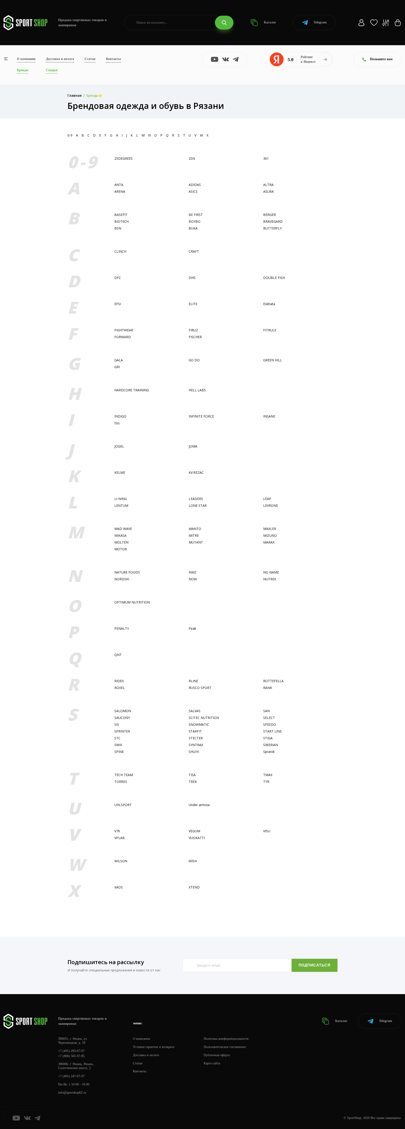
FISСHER (195, 337)
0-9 (70, 135)
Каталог (269, 22)
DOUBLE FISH (274, 277)
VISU (266, 831)
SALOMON (122, 711)
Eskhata (269, 304)
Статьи (90, 59)
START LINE (272, 731)
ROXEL (119, 687)
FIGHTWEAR (123, 330)
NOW (193, 579)
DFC (117, 277)
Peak (192, 628)
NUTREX (269, 579)
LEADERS (196, 498)
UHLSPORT (123, 805)
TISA (192, 775)
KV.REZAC (196, 472)
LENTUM (121, 505)
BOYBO (194, 221)
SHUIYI (194, 751)
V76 (117, 831)
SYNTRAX (196, 745)
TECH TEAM (123, 775)
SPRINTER (122, 731)
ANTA (118, 184)
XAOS (118, 887)
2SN (192, 158)
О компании (26, 59)
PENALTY (121, 628)
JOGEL (119, 446)
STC (117, 738)
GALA (118, 360)
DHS (192, 277)
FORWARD (122, 337)
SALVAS (194, 711)
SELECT (269, 717)
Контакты (113, 59)
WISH (193, 861)
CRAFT (194, 251)
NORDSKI (121, 579)
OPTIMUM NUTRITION (132, 602)
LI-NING (120, 498)
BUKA (193, 228)
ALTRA (268, 184)
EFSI (117, 304)
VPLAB (119, 838)
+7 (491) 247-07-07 (71, 1076)
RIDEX (119, 681)
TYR (266, 781)
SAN (266, 711)
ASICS (193, 191)
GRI (117, 367)
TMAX (267, 775)
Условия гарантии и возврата (153, 1047)
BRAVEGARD (273, 221)
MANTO (195, 528)
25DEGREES (123, 158)
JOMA (193, 446)
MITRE (194, 535)
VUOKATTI (197, 838)
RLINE (193, 681)
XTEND (194, 887)
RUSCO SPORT (200, 687)
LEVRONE (270, 505)
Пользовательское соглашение (225, 1047)
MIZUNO (270, 535)
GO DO (194, 360)
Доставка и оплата (60, 59)
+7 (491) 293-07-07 (71, 1051)
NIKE (192, 572)
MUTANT (196, 542)
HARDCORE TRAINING (131, 390)
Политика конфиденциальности (226, 1038)
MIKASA (120, 535)
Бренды (22, 70)
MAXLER (269, 528)
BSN (117, 228)
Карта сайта (212, 1063)
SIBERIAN (270, 745)
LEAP (267, 498)
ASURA (268, 191)
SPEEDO (269, 724)
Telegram (320, 22)
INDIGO (120, 416)
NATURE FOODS (127, 572)
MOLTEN (121, 542)
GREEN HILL (272, 360)
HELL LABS (197, 390)
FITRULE (269, 330)
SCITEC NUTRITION (204, 717)
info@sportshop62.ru (72, 1092)
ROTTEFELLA (273, 681)
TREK (193, 781)
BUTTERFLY (272, 228)
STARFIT (195, 731)
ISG (117, 423)
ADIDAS (195, 184)
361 (266, 158)
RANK (267, 687)
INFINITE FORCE (201, 416)
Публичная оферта (217, 1055)
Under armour (199, 805)
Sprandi (268, 751)
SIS (116, 724)
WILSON (120, 861)
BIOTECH (121, 221)
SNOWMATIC (199, 724)
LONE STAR (198, 505)
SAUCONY (122, 717)
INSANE (269, 416)
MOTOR (120, 549)
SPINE (119, 751)
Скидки (51, 70)
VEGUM (194, 831)
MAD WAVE (123, 528)
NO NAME (271, 572)
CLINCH (120, 251)
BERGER (269, 214)
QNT (118, 654)
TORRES (120, 781)
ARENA (119, 191)
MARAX (268, 542)
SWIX (118, 745)
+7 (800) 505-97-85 (71, 1056)
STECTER (196, 738)
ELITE (193, 304)
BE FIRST (196, 214)
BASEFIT (121, 214)
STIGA (268, 738)
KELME (119, 472)
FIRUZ (193, 330)
